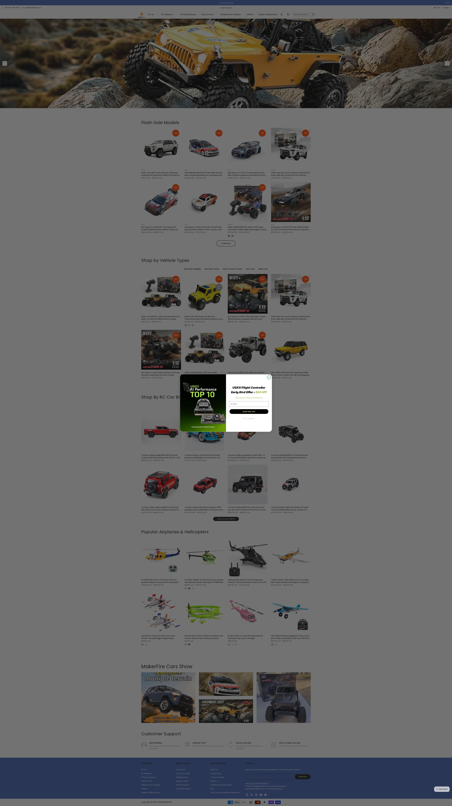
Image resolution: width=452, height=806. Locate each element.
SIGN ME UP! (249, 411)
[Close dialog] (269, 377)
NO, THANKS (249, 418)
